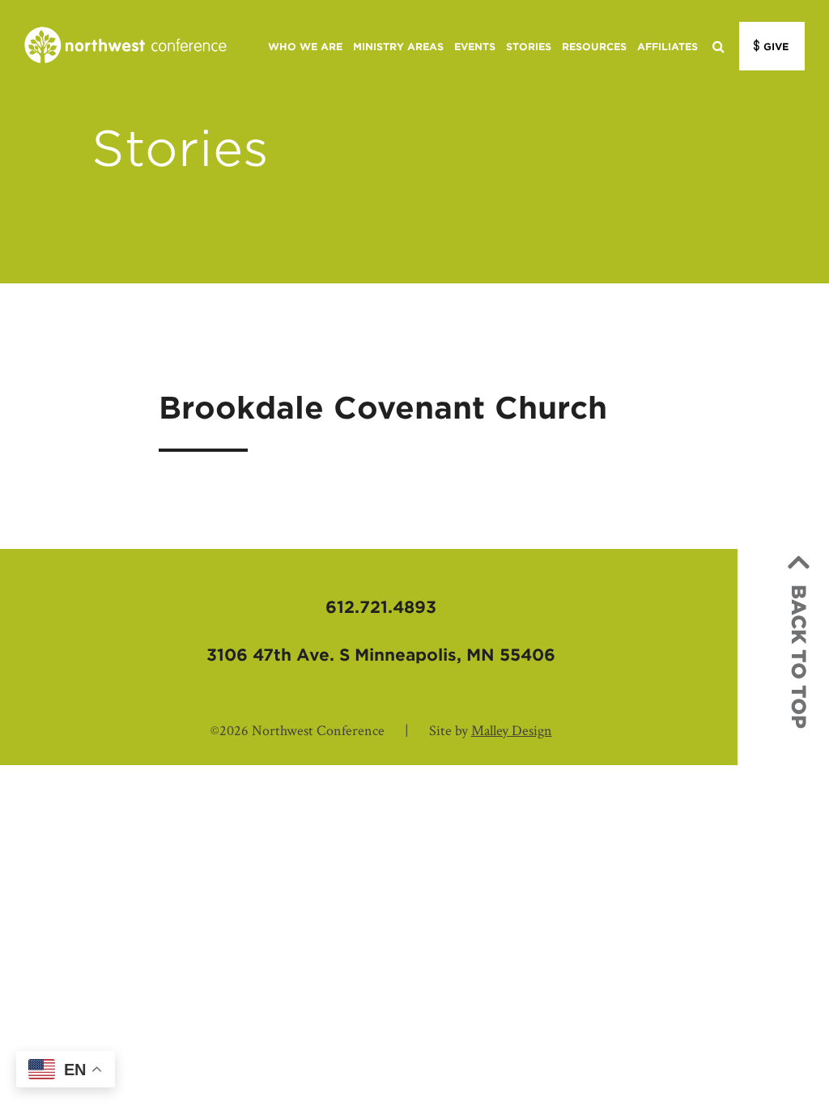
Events (474, 46)
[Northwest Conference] (125, 46)
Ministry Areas (398, 46)
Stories (528, 46)
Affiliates (667, 46)
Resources (594, 46)
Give (776, 46)
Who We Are (305, 46)
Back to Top (798, 657)
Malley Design (511, 730)
